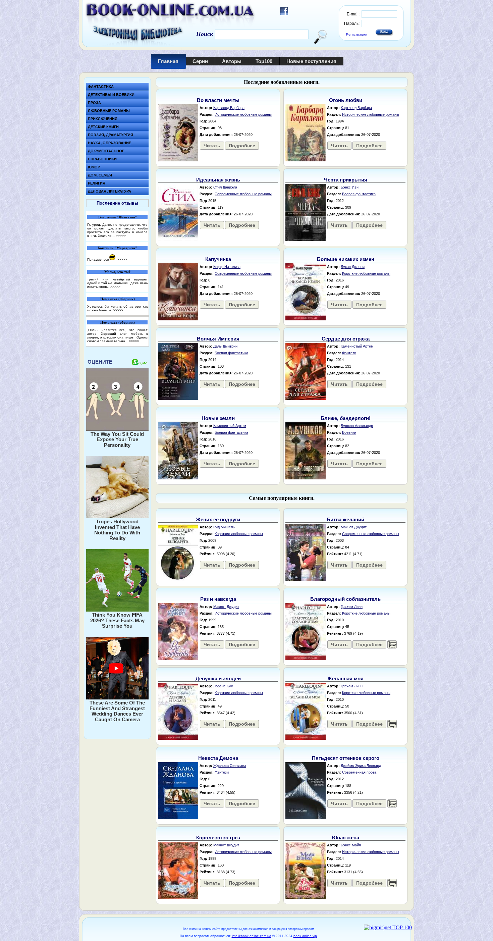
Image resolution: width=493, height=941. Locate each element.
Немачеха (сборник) (117, 299)
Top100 (264, 61)
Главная (168, 61)
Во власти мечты (218, 100)
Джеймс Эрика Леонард (361, 766)
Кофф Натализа (226, 267)
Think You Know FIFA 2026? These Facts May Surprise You (117, 620)
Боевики (349, 432)
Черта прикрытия (345, 179)
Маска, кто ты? (117, 272)
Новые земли (218, 418)
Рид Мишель (224, 527)
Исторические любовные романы (243, 114)
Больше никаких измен (345, 259)
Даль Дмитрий (225, 346)
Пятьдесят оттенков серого (345, 758)
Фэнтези (349, 353)
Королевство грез (218, 837)
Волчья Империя (218, 339)
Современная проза (359, 772)
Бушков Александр (357, 426)
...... (392, 644)
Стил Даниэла (225, 187)
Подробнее (242, 145)
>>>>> (121, 236)
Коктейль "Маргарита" (117, 248)
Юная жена (345, 837)
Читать (212, 145)
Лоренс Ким (223, 686)
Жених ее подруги (218, 519)
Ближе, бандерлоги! (346, 418)
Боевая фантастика (359, 194)
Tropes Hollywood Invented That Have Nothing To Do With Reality (117, 530)
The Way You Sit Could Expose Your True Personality (117, 439)
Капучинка (218, 259)
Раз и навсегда (218, 599)
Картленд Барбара (228, 108)
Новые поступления (311, 61)
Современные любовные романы (243, 194)
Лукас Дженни (353, 267)
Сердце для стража (346, 339)
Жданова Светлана (229, 766)
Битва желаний (345, 519)
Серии (200, 61)
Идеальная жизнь (218, 179)
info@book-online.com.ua (251, 936)
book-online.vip (305, 936)
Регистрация (356, 34)
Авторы (231, 61)
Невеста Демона (218, 758)
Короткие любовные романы (366, 273)
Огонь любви (345, 100)
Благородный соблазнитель (345, 599)
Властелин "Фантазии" (117, 217)
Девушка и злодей (218, 678)
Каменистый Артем (357, 346)
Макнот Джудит (354, 527)
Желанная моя (345, 678)
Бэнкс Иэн (350, 187)
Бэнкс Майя (351, 845)
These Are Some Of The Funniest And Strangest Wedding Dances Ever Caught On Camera (117, 711)
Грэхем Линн (352, 607)
